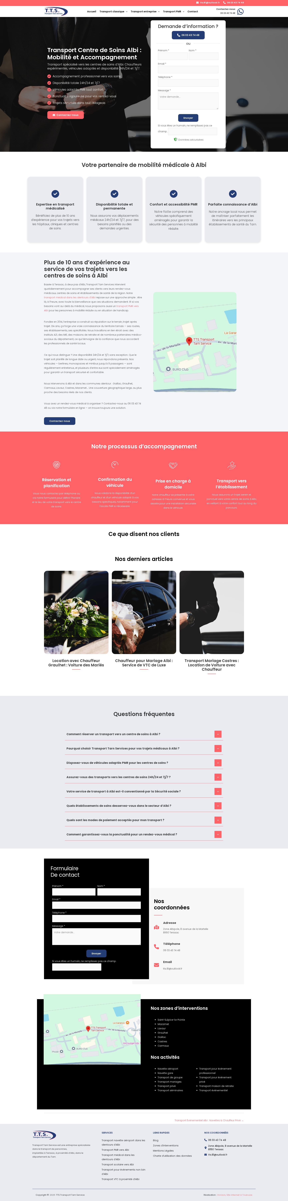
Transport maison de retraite (216, 1086)
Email (162, 63)
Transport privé (167, 1086)
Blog (155, 1140)
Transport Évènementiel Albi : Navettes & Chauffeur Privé (209, 1120)
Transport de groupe (170, 1077)
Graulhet (163, 1032)
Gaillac (162, 1037)
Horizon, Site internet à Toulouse (234, 1195)
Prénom (163, 50)
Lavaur (162, 1028)
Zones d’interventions (165, 1145)
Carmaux (163, 1045)
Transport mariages (170, 1081)
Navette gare (165, 1073)
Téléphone (165, 77)
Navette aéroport (168, 1068)
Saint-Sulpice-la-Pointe (171, 1019)
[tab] (144, 733)
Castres (162, 1041)
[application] (125, 11)
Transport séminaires (170, 1090)
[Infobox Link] (230, 11)
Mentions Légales (163, 1150)
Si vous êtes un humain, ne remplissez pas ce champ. (84, 961)
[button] (208, 2)
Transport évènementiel (213, 1090)
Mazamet (163, 1024)
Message (164, 90)
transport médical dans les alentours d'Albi (70, 297)
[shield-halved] (175, 139)
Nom (192, 50)
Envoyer (188, 118)
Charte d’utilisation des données (172, 1156)
